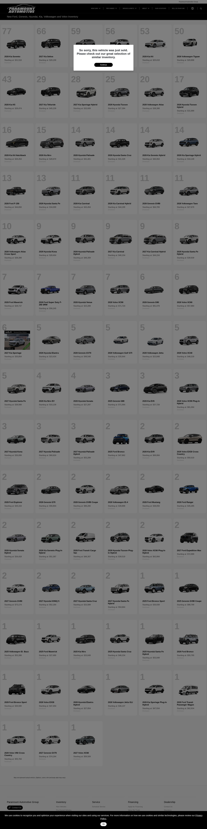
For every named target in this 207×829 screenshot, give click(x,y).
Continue (103, 65)
